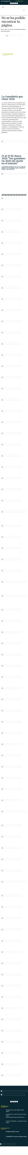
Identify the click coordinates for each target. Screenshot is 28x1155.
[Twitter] (13, 3)
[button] (24, 10)
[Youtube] (15, 3)
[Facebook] (11, 3)
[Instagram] (17, 3)
